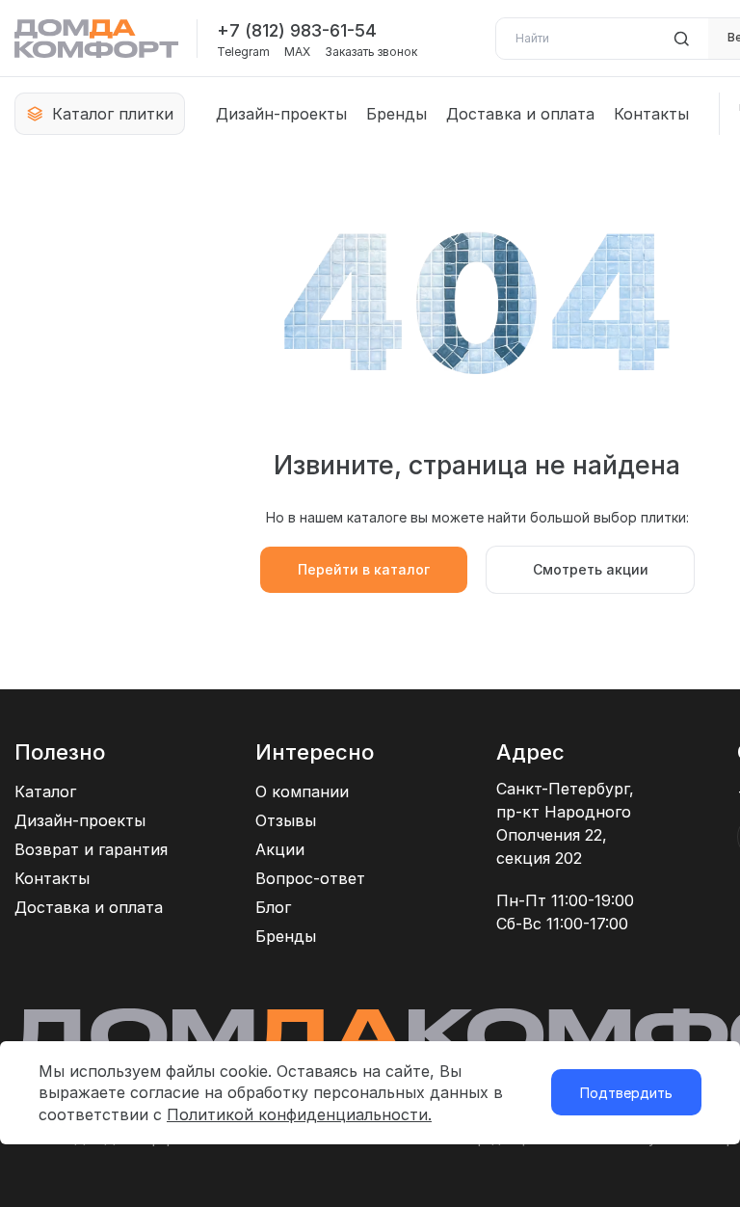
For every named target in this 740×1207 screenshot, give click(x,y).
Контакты (651, 113)
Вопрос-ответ (310, 878)
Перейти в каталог (364, 569)
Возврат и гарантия (91, 849)
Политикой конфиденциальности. (299, 1114)
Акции (279, 849)
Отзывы (285, 820)
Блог (273, 907)
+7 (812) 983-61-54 (297, 30)
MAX (297, 52)
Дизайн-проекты (281, 113)
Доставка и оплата (520, 113)
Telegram (243, 52)
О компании (302, 791)
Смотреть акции (590, 569)
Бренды (396, 113)
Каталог (45, 791)
